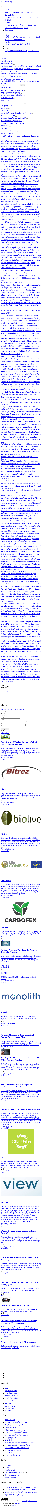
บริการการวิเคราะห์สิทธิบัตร (29, 149)
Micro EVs (20, 326)
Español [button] (37, 81)
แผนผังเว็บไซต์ (10, 1470)
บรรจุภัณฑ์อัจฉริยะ (19, 172)
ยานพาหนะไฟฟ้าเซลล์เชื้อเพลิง (19, 424)
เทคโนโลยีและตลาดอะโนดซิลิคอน (13, 268)
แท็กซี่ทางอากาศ (14, 287)
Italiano (12, 53)
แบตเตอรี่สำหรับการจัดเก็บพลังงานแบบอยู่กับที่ (17, 245)
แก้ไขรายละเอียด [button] (25, 74)
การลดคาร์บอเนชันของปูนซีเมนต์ (13, 616)
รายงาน (7, 12)
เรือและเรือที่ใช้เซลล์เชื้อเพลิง (11, 315)
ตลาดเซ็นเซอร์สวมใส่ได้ (26, 599)
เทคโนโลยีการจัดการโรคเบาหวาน (18, 409)
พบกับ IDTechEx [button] (6, 71)
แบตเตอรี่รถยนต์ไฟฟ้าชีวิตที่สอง (28, 265)
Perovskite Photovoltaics (30, 387)
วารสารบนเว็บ (33, 17)
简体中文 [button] (14, 81)
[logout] (17, 1503)
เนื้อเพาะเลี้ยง (29, 400)
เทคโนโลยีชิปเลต (7, 531)
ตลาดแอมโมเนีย (27, 359)
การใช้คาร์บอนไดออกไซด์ (10, 369)
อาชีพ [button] (15, 71)
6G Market (34, 164)
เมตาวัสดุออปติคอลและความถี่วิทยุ (15, 169)
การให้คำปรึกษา (29, 12)
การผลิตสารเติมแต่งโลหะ (32, 159)
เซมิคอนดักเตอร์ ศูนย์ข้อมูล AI (11, 121)
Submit (22, 85)
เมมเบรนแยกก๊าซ (12, 374)
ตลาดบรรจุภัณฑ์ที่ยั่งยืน (9, 637)
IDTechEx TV (9, 1408)
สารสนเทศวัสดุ (6, 546)
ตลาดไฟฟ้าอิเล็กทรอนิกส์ (10, 336)
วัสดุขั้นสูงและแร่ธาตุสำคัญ (10, 93)
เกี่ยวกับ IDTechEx (11, 25)
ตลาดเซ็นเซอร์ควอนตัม (9, 486)
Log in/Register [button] (6, 79)
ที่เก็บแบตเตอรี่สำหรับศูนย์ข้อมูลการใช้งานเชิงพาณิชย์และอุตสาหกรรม (20, 247)
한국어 (24, 51)
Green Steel (20, 377)
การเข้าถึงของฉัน (16, 37)
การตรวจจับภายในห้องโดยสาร (15, 500)
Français (36, 51)
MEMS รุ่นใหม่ (17, 546)
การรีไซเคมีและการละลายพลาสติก (28, 611)
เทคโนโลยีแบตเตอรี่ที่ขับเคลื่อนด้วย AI (21, 240)
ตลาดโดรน (5, 300)
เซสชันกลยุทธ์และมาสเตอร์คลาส (13, 151)
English (7, 51)
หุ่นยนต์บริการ (17, 516)
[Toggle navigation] (1, 6)
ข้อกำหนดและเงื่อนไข (13, 1475)
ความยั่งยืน (5, 126)
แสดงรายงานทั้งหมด (8, 133)
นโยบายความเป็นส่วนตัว (13, 1472)
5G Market (27, 164)
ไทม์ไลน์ (8, 20)
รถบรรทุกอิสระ (25, 287)
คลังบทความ (9, 1403)
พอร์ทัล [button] (3, 74)
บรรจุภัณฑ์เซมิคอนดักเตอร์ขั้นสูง (20, 444)
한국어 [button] (20, 81)
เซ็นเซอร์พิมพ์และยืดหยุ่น (10, 594)
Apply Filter (5, 729)
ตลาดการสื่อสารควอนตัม (10, 483)
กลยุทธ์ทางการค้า (32, 141)
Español (7, 53)
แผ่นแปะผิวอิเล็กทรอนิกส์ (24, 674)
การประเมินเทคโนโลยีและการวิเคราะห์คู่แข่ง (17, 144)
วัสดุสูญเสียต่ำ (27, 204)
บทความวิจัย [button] (19, 66)
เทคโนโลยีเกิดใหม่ (11, 1398)
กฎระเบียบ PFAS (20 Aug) (14, 1495)
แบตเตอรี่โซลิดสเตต (26, 270)
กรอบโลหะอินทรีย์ (10, 219)
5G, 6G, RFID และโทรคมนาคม (12, 90)
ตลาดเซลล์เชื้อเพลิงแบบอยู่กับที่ (27, 389)
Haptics (11, 586)
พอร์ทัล (7, 37)
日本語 (12, 51)
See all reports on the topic (30, 161)
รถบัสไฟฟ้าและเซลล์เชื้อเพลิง (19, 300)
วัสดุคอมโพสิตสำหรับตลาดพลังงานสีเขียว (16, 614)
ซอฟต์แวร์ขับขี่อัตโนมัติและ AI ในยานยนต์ (16, 493)
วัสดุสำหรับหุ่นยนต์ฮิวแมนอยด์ (15, 214)
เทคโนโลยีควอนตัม (8, 116)
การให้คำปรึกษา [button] (7, 64)
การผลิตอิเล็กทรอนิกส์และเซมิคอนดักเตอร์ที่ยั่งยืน (23, 562)
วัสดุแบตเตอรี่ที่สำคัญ (14, 189)
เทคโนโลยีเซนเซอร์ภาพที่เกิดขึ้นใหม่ (14, 584)
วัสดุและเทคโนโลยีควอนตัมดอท (21, 222)
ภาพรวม (8, 1465)
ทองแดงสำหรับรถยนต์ (30, 298)
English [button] (3, 81)
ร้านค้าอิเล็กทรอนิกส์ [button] (18, 79)
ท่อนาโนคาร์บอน (24, 181)
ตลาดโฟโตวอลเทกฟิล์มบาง (18, 371)
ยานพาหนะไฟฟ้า (7, 98)
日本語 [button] (8, 81)
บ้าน (2, 692)
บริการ (3, 141)
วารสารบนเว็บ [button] (29, 66)
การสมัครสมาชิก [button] (7, 61)
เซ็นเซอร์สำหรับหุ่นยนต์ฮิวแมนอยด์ (20, 513)
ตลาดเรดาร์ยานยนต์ (34, 490)
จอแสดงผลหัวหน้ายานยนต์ (24, 586)
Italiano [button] (3, 83)
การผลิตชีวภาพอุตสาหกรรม (28, 199)
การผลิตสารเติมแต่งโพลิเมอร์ (11, 161)
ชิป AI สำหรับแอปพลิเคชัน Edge (18, 523)
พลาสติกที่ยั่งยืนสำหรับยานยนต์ (29, 637)
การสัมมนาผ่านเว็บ (11, 17)
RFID (10, 172)
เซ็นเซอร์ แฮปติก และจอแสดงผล (12, 123)
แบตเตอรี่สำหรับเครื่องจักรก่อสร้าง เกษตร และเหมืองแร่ (20, 242)
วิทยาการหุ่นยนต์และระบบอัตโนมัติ (13, 118)
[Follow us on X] (23, 1363)
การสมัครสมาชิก (17, 12)
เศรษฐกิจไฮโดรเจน (31, 377)
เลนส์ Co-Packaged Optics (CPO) (16, 446)
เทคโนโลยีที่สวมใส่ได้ (8, 131)
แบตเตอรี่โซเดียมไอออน (9, 270)
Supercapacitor (6, 273)
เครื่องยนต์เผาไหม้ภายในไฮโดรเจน (13, 379)
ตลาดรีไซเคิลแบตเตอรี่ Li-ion (11, 204)
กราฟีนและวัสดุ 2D (33, 194)
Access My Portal (19, 709)
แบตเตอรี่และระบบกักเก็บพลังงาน (13, 95)
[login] (14, 1505)
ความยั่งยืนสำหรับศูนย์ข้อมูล (11, 392)
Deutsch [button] (26, 81)
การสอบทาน (13, 149)
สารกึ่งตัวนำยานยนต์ (26, 551)
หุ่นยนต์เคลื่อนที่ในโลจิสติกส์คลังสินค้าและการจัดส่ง (19, 506)
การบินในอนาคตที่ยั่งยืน (14, 346)
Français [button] (32, 81)
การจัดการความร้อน (8, 128)
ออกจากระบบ (20, 40)
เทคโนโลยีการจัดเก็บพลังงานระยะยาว (22, 260)
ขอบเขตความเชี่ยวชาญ (21, 136)
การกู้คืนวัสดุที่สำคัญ (29, 189)
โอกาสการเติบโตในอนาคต (16, 141)
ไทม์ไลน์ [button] (38, 66)
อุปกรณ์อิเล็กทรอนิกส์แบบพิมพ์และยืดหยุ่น (16, 113)
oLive (12, 692)
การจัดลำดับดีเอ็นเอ (26, 412)
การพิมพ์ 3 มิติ (6, 87)
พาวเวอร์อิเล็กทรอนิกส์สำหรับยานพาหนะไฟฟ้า (22, 333)
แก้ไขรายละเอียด (29, 37)
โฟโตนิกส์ (4, 110)
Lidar (9, 449)
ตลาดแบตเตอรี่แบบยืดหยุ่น (13, 252)
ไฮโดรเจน (4, 108)
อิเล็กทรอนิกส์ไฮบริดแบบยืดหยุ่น (12, 469)
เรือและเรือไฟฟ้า (24, 303)
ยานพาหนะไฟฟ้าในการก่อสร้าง (12, 308)
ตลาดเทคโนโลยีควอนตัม (27, 486)
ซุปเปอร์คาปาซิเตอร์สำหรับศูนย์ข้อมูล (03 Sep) (21, 1492)
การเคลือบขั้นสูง (33, 179)
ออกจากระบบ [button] (16, 76)
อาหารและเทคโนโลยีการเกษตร (12, 103)
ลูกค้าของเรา (22, 25)
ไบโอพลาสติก (12, 181)
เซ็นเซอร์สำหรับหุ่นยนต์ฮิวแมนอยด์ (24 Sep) (20, 1487)
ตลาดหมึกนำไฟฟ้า (18, 186)
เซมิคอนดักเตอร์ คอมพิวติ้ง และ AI (17, 1448)
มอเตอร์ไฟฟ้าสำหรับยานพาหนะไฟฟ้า (27, 305)
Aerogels (4, 181)
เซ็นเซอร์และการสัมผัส (13, 1450)
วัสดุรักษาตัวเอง (14, 224)
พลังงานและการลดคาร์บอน (11, 100)
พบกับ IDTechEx (17, 28)
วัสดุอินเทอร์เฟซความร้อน (13, 227)
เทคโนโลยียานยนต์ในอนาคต (15, 318)
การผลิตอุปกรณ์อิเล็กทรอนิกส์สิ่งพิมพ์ (18, 471)
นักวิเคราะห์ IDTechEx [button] (31, 69)
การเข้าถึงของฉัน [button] (12, 74)
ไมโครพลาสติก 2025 (18, 621)
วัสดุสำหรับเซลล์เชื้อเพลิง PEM (24, 382)
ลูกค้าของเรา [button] (18, 69)
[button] (8, 10)
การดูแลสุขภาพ (6, 105)
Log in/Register (10, 44)
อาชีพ (26, 28)
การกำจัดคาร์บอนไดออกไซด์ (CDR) (26, 366)
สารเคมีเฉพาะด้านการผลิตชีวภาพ (21, 603)
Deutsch (30, 51)
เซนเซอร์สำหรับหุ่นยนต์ (9, 599)
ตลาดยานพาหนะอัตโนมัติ (14, 495)
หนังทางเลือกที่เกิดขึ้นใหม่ (24, 191)
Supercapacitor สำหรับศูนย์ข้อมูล (22, 273)
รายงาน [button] (3, 58)
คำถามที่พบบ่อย (10, 1478)
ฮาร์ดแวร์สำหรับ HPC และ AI (20, 539)
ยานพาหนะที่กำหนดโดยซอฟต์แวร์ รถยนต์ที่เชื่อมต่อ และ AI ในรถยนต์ (21, 343)
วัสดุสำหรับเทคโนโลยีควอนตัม (20, 217)
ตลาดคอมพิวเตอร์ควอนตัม (29, 483)
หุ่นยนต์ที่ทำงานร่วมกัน (32, 495)
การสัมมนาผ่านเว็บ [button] (7, 66)
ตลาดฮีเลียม (13, 199)
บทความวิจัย (23, 17)
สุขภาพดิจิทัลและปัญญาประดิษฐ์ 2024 (14, 669)
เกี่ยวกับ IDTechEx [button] (7, 69)
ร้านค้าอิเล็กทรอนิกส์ (22, 44)
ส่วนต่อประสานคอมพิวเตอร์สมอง (23, 579)
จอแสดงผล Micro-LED (16, 591)
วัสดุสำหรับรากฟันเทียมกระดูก (22, 414)
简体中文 (18, 51)
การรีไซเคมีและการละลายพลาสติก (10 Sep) (20, 1489)
